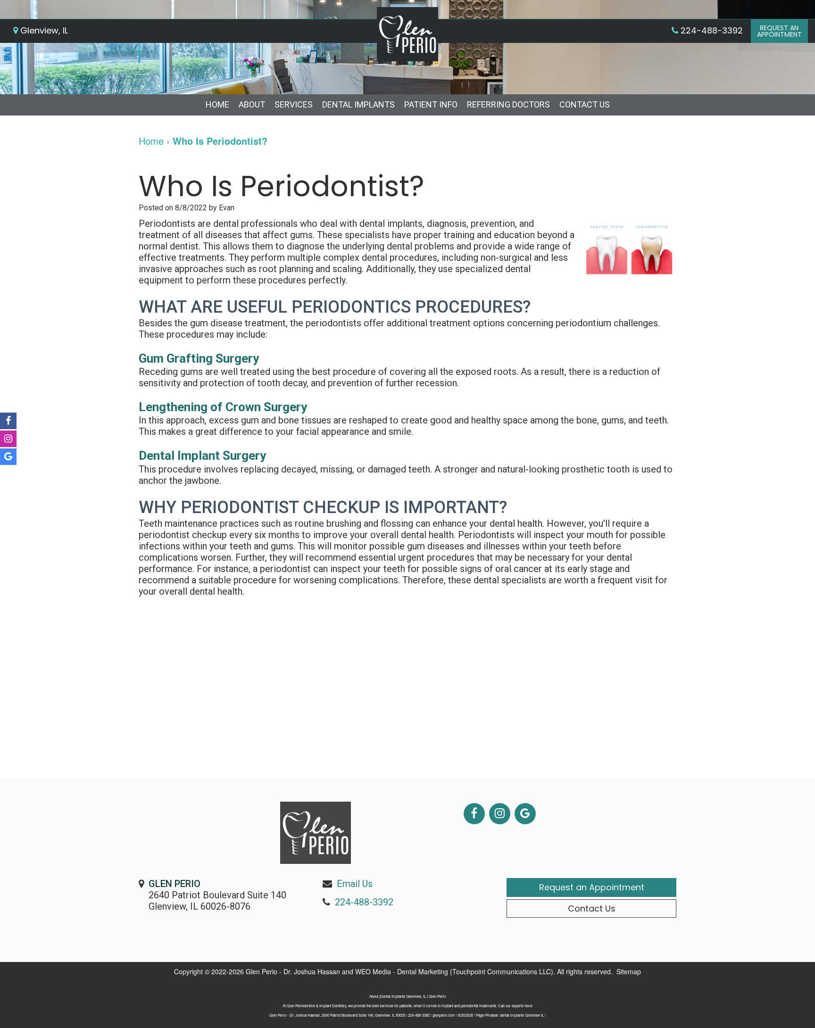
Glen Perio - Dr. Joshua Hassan (293, 971)
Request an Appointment (591, 887)
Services (293, 104)
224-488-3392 (364, 902)
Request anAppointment (779, 31)
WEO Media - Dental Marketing (401, 971)
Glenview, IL (43, 30)
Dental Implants (358, 104)
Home (217, 104)
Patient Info (430, 104)
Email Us (355, 883)
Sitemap (628, 971)
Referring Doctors (508, 104)
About (252, 104)
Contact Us (584, 104)
